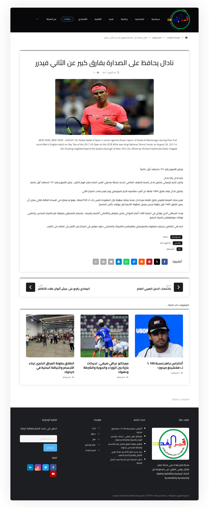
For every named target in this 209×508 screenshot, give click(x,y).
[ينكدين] (30, 467)
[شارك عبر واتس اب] (126, 262)
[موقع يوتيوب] (53, 474)
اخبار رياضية (170, 249)
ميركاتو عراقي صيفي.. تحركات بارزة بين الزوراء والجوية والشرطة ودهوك (126, 438)
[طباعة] (103, 262)
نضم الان (50, 448)
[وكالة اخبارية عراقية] (179, 19)
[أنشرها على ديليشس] (134, 262)
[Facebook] (53, 467)
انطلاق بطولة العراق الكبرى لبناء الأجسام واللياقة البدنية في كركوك (125, 445)
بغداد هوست (117, 495)
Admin (165, 236)
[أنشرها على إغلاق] (157, 262)
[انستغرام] (38, 467)
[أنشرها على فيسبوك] (165, 262)
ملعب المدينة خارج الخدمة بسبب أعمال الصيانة (126, 461)
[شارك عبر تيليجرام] (119, 262)
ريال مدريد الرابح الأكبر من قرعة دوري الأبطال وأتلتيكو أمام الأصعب (126, 453)
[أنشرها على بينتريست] (149, 262)
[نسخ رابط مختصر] (96, 262)
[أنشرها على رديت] (142, 262)
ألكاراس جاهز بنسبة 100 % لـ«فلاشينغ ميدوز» (127, 430)
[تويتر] (45, 467)
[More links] (37, 19)
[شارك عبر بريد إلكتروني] (111, 262)
